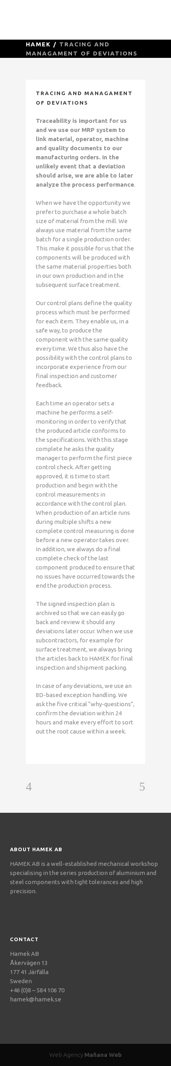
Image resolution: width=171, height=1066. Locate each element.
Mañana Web (103, 1054)
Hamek (38, 44)
